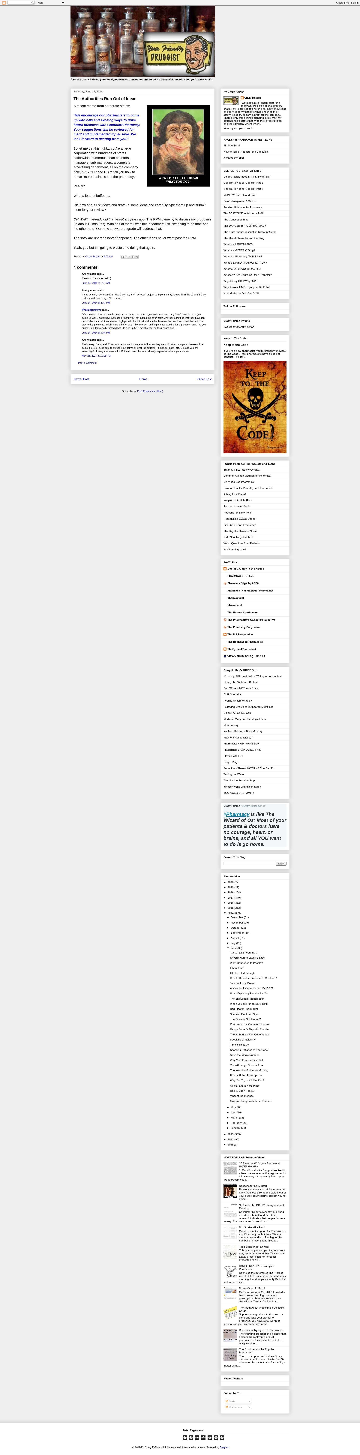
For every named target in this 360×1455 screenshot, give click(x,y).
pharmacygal (235, 597)
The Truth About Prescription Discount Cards (250, 231)
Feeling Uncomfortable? (238, 700)
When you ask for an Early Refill (249, 1003)
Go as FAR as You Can (237, 712)
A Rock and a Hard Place (245, 1085)
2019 (231, 887)
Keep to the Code (236, 344)
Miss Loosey (231, 725)
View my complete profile (238, 128)
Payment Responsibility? (238, 737)
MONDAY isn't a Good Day (239, 194)
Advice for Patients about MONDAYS (251, 988)
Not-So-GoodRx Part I (252, 1227)
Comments (235, 1407)
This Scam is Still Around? (245, 1019)
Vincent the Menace (242, 1095)
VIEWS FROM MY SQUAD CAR (246, 656)
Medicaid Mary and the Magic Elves (245, 718)
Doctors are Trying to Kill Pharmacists (261, 1330)
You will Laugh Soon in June (246, 1065)
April (234, 1112)
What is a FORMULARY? (238, 244)
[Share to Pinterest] (137, 257)
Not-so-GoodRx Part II (252, 1288)
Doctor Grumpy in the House (245, 568)
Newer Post (81, 379)
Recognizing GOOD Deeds (239, 518)
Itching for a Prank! (235, 494)
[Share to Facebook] (133, 257)
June (234, 948)
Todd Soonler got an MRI (238, 537)
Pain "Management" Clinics (240, 201)
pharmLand (234, 605)
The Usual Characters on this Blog (244, 238)
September (238, 932)
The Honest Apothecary (242, 612)
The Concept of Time (236, 219)
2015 (231, 907)
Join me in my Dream (242, 983)
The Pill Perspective (240, 634)
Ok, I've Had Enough (242, 972)
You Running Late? (235, 549)
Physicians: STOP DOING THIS (242, 749)
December (237, 917)
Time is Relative (239, 1044)
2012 (231, 1139)
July (233, 943)
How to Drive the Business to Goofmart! (253, 978)
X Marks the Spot (234, 157)
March (235, 1117)
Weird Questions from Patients (242, 543)
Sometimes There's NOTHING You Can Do (249, 768)
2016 (231, 902)
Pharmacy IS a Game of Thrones (249, 1024)
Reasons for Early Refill (237, 512)
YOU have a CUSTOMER (239, 792)
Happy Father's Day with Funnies (249, 1029)
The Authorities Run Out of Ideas (249, 1034)
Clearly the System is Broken (241, 682)
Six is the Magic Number (244, 1054)
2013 (231, 1134)
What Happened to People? (246, 962)
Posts (231, 1401)
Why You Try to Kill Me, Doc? (247, 1080)
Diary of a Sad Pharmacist (239, 481)
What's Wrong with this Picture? (242, 786)
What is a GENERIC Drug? (239, 250)
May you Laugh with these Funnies (251, 1101)
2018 (231, 892)
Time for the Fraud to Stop (239, 780)
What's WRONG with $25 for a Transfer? (248, 274)
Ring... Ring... (232, 762)
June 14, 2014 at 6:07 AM (96, 283)
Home (143, 379)
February (236, 1122)
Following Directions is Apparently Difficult (248, 706)
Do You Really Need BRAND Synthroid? (247, 176)
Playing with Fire (233, 755)
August (235, 937)
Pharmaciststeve (91, 309)
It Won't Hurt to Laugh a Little (247, 957)
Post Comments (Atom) (150, 391)
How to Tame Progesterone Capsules (246, 151)
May (234, 1107)
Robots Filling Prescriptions (246, 1075)
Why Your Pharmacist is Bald (247, 1059)
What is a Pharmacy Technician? (243, 256)
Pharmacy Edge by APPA (243, 583)
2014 (231, 913)
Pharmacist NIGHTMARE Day (241, 743)
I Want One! (237, 967)
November (237, 922)
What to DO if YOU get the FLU (242, 268)
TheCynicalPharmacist (241, 649)
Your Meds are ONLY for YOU (241, 293)
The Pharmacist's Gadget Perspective (251, 619)
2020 (231, 882)
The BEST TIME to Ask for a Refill (243, 213)
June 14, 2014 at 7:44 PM (96, 332)
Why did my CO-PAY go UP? (240, 281)
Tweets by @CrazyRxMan (239, 326)
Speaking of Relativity (243, 1039)
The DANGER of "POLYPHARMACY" (245, 225)
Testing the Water (234, 774)
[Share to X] (129, 257)
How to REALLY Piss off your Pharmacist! (248, 487)
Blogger (224, 1447)
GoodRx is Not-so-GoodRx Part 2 (243, 188)
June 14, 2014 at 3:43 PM (96, 302)
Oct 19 (262, 805)
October (236, 927)
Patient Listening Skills (237, 506)
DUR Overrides (233, 694)
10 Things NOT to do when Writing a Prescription (253, 676)
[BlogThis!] (126, 257)
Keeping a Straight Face (238, 500)
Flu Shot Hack (232, 145)
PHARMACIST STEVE (240, 575)
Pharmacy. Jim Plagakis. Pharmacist (250, 590)
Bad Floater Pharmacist (244, 1008)
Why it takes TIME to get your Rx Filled (247, 287)
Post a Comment (87, 362)
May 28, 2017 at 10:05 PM (96, 355)
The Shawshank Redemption (247, 998)
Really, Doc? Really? (242, 1090)
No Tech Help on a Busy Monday (243, 731)
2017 (231, 897)
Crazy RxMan (252, 97)
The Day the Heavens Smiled (241, 531)
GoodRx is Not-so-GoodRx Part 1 (243, 182)
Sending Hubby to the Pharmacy (243, 207)
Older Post (204, 379)
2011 (231, 1144)
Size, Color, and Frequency (240, 524)
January (236, 1127)
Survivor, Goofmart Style (244, 1014)
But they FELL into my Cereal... (242, 469)
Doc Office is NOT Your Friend (242, 688)
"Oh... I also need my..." (244, 952)
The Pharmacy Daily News (243, 627)
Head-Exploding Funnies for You (249, 993)
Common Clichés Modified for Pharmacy (247, 475)
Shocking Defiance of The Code (249, 1049)
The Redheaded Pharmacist (245, 641)
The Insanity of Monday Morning (249, 1070)
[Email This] (122, 257)
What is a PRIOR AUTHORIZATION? (245, 262)
